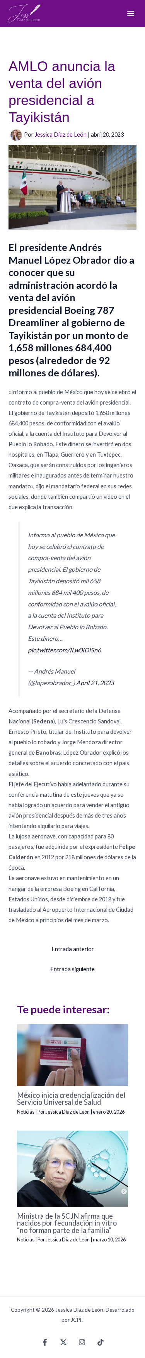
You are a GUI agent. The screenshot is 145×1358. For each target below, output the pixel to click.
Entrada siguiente (72, 969)
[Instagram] (81, 1342)
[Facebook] (44, 1342)
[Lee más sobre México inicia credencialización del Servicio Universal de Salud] (72, 1054)
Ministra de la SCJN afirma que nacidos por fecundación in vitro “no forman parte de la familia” (67, 1223)
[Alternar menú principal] (130, 13)
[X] (63, 1342)
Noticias (25, 1112)
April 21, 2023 (95, 682)
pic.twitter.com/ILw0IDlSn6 (64, 650)
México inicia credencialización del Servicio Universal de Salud (71, 1098)
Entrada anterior (72, 949)
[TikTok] (100, 1342)
